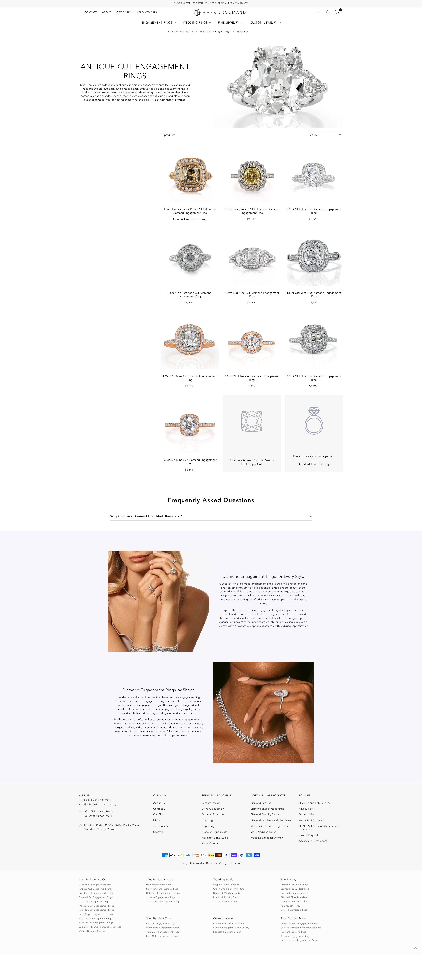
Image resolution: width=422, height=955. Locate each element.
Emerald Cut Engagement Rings (96, 897)
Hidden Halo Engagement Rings (163, 893)
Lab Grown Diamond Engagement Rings (100, 927)
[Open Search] (327, 12)
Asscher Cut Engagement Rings (96, 893)
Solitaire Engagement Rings (160, 897)
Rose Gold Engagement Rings (162, 936)
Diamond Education (213, 814)
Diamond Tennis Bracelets (294, 884)
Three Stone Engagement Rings (163, 901)
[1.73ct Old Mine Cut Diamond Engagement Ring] (314, 340)
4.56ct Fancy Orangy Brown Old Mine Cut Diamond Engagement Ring (189, 211)
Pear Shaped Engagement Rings (96, 914)
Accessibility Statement (313, 841)
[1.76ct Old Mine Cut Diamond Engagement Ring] (190, 340)
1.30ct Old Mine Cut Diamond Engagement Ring (190, 461)
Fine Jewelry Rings (290, 906)
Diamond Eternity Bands (264, 814)
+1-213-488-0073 (89, 804)
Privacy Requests (309, 835)
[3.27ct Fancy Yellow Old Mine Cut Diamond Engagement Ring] (252, 173)
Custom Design (211, 802)
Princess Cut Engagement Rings (96, 922)
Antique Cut (204, 32)
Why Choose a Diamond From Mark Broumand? (146, 516)
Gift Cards (124, 12)
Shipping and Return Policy (314, 802)
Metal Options (210, 843)
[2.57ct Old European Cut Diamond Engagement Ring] (190, 257)
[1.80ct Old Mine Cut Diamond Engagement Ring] (314, 257)
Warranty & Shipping (311, 820)
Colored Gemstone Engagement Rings (301, 927)
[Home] (169, 32)
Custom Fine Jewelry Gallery (228, 923)
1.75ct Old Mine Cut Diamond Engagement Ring (252, 378)
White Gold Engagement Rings (162, 927)
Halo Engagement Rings (158, 884)
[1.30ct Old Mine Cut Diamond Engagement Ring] (190, 424)
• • (211, 3)
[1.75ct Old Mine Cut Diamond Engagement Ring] (252, 340)
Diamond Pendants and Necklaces (270, 820)
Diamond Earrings (260, 802)
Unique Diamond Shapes (92, 931)
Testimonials (160, 826)
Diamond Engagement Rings (267, 808)
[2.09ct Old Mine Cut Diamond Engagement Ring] (252, 257)
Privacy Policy (307, 808)
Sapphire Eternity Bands (226, 884)
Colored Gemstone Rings (294, 910)
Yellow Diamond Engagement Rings (299, 923)
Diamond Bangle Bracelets (295, 893)
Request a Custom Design (227, 932)
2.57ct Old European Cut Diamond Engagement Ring (189, 294)
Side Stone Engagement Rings (162, 889)
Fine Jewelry (229, 22)
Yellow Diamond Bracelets (294, 901)
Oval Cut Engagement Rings (94, 901)
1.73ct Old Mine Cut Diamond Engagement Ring (314, 378)
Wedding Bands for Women (266, 837)
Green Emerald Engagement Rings (299, 940)
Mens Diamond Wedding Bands (269, 826)
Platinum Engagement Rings (161, 923)
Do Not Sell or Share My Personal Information (318, 828)
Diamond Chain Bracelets (294, 897)
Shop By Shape (223, 32)
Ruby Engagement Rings (293, 932)
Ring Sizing (208, 826)
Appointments (147, 12)
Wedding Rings (196, 22)
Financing (207, 820)
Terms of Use (307, 814)
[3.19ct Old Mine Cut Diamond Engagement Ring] (314, 173)
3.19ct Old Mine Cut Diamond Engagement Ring (314, 211)
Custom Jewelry (264, 22)
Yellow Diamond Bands (225, 901)
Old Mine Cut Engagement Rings (96, 910)
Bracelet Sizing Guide (214, 831)
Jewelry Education (213, 808)
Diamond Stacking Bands (226, 897)
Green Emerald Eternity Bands (229, 889)
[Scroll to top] (415, 948)
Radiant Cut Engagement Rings (95, 918)
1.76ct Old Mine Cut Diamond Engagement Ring (190, 378)
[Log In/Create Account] (318, 12)
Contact (90, 12)
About (106, 12)
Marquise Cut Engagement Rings (96, 906)
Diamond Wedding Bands (226, 893)
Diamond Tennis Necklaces (295, 889)
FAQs (156, 820)
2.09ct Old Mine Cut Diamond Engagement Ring (251, 294)
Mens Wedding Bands (263, 831)
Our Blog (158, 814)
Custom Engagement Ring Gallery (231, 927)
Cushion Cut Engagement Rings (95, 884)
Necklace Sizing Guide (215, 837)
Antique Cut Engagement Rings (95, 889)
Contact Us (160, 808)
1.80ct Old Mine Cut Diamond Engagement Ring (314, 294)
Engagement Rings (157, 22)
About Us (159, 802)
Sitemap (158, 831)
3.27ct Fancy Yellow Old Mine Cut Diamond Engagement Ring (251, 211)
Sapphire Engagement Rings (295, 936)
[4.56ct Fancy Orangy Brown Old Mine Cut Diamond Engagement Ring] (190, 173)
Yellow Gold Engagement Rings (162, 932)
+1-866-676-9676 (89, 799)
